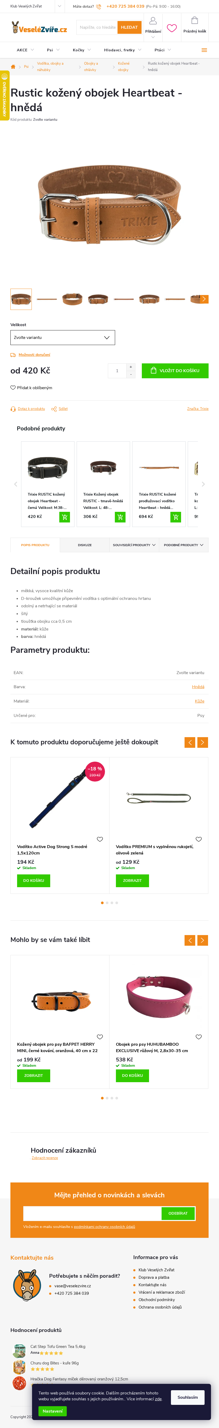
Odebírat (178, 1213)
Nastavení (52, 1411)
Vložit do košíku (180, 371)
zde (158, 1399)
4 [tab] (116, 903)
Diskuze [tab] (85, 545)
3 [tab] (112, 903)
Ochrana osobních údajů (160, 1307)
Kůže (199, 701)
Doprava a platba (154, 1277)
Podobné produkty (181, 545)
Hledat (129, 27)
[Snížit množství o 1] (130, 374)
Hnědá (198, 687)
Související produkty (131, 545)
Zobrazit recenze (45, 1158)
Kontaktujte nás (152, 1285)
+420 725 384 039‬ (71, 1293)
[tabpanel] (60, 825)
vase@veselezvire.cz (72, 1286)
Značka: (198, 408)
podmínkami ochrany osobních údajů (104, 1226)
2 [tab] (107, 903)
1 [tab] (102, 903)
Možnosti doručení (34, 354)
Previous (190, 742)
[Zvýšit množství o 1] (130, 367)
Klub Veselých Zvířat (26, 6)
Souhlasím (188, 1397)
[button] (15, 484)
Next (202, 742)
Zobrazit (132, 880)
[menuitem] (25, 50)
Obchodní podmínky (157, 1299)
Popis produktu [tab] (35, 545)
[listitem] (48, 484)
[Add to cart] (64, 517)
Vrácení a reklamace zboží (162, 1292)
